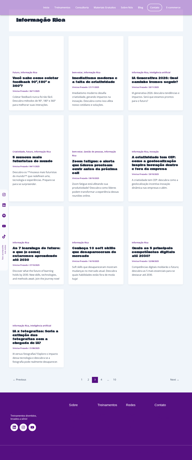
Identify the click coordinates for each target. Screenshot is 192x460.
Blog (140, 7)
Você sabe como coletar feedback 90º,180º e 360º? (35, 82)
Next (174, 379)
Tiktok (129, 433)
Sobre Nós (127, 7)
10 (114, 379)
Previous (19, 379)
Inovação (154, 151)
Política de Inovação (145, 452)
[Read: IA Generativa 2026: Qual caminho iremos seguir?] (155, 51)
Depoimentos (105, 427)
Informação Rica (29, 72)
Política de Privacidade (169, 452)
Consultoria (82, 7)
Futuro (16, 72)
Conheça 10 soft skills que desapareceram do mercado (94, 252)
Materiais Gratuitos (105, 7)
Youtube (130, 427)
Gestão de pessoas (93, 151)
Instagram (131, 414)
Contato (154, 7)
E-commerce (173, 7)
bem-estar (77, 72)
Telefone (159, 424)
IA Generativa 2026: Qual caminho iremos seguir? (155, 80)
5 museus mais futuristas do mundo (32, 159)
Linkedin (130, 421)
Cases (72, 433)
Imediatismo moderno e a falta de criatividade (94, 80)
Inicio (46, 7)
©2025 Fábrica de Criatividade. (25, 452)
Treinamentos (62, 7)
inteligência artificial (160, 72)
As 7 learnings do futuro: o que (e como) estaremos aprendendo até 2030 (36, 254)
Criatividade (19, 151)
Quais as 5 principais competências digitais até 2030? (153, 252)
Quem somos (76, 414)
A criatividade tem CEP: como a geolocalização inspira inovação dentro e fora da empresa (155, 163)
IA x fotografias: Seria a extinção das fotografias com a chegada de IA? (35, 337)
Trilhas (101, 414)
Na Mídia (74, 421)
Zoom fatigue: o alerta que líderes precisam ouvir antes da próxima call (94, 167)
